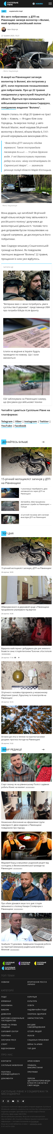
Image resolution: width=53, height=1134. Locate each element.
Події (4, 997)
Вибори (5, 1009)
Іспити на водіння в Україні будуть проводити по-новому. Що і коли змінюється (21, 354)
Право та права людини (9, 1026)
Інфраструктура (35, 1018)
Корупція (32, 997)
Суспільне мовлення (12, 1065)
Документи (7, 1078)
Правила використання (35, 1066)
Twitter (44, 421)
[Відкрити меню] (51, 3)
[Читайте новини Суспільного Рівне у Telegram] (23, 1101)
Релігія (30, 1035)
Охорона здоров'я (36, 1014)
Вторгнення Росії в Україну (37, 983)
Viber (18, 421)
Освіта (30, 1005)
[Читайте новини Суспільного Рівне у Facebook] (3, 1101)
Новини (5, 982)
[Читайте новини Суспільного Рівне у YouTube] (13, 1101)
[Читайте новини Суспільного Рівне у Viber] (18, 1101)
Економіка (6, 1005)
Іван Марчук (12, 29)
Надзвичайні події (16, 11)
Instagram (30, 421)
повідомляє (8, 107)
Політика (6, 1035)
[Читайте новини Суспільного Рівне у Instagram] (8, 1101)
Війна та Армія (34, 1044)
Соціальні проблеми (38, 1040)
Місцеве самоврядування (36, 1026)
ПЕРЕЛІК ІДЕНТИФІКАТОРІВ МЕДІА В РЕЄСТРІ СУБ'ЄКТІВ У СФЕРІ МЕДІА (38, 1081)
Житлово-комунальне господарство (12, 1019)
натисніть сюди (36, 1124)
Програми (32, 1072)
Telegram (7, 421)
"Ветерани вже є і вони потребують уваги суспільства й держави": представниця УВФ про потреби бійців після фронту (26, 307)
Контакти (6, 1061)
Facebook (20, 425)
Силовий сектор (9, 1031)
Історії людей (34, 1031)
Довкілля (6, 1014)
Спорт (4, 1044)
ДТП (4, 11)
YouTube (6, 425)
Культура (32, 1001)
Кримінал (6, 1001)
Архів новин (33, 1061)
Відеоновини (8, 1048)
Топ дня (31, 1048)
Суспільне (34, 1121)
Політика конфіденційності (10, 1073)
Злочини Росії (8, 1040)
